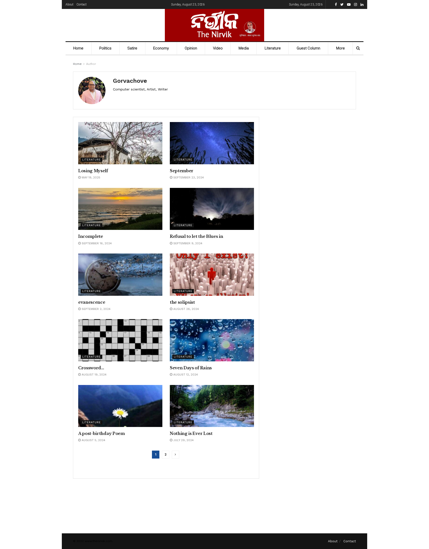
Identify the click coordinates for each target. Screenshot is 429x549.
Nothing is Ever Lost (191, 433)
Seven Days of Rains (191, 367)
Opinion (191, 48)
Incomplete (90, 236)
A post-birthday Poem (101, 433)
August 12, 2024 (185, 374)
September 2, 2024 (95, 309)
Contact (81, 4)
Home (78, 48)
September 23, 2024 (188, 177)
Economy (161, 48)
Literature (273, 48)
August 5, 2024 (93, 440)
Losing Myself (93, 170)
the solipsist (182, 302)
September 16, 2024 (96, 243)
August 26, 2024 (185, 309)
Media (244, 48)
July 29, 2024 (183, 440)
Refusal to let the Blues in (196, 236)
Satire (132, 48)
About (69, 4)
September (181, 170)
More (340, 48)
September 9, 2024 (187, 243)
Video (218, 48)
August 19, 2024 (94, 374)
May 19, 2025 (90, 177)
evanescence (91, 302)
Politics (105, 48)
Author (91, 64)
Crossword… (91, 367)
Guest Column (308, 48)
